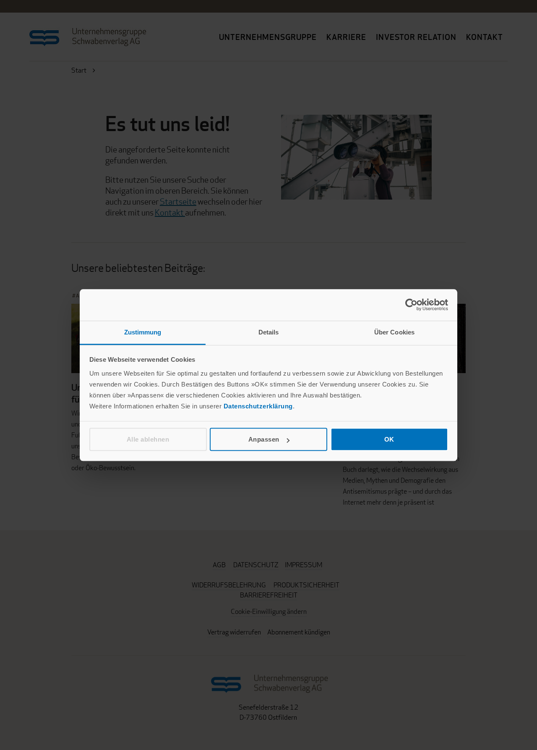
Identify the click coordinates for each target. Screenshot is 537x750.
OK (389, 439)
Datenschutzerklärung (258, 406)
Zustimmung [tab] (143, 332)
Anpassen (263, 439)
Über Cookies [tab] (394, 332)
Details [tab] (268, 332)
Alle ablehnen (148, 439)
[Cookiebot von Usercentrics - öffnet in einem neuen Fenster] (411, 304)
